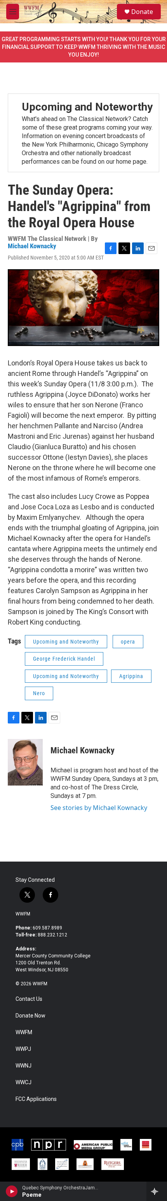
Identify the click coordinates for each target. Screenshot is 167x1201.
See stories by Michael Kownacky (98, 807)
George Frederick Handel (64, 659)
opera (128, 642)
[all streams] (156, 1191)
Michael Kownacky (32, 246)
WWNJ (23, 1066)
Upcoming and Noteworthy (87, 106)
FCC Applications (36, 1099)
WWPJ (23, 1049)
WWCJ (23, 1082)
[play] (12, 1191)
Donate (142, 11)
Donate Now (30, 1016)
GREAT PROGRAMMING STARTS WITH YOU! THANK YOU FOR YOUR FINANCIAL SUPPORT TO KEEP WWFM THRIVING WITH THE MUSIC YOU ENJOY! (84, 47)
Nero (39, 693)
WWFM (23, 914)
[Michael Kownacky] (25, 762)
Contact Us (29, 999)
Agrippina (131, 676)
